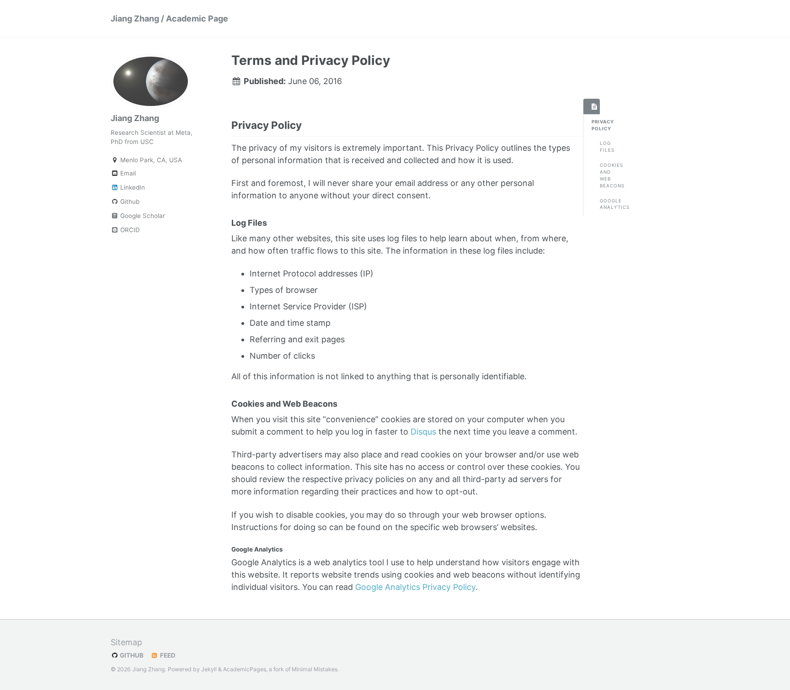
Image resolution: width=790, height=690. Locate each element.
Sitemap (126, 642)
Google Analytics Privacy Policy (415, 587)
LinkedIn (131, 187)
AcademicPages (244, 669)
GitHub (131, 655)
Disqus (423, 431)
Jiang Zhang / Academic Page (169, 18)
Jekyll (209, 669)
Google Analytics (604, 204)
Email (127, 173)
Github (128, 201)
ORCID (129, 230)
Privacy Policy (596, 125)
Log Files (604, 146)
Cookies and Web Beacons (604, 175)
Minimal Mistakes (314, 669)
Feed (167, 655)
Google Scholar (141, 215)
